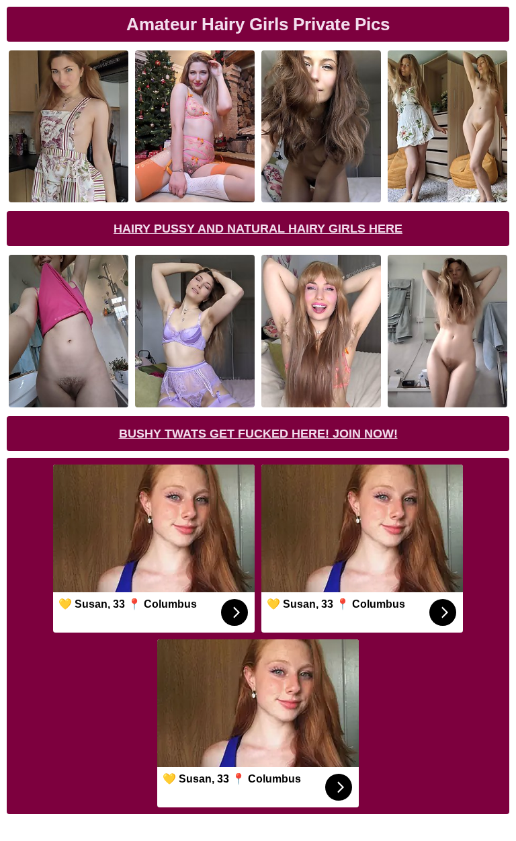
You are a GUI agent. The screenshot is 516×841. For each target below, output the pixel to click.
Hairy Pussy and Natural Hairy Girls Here (258, 228)
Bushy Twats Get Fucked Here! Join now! (258, 433)
